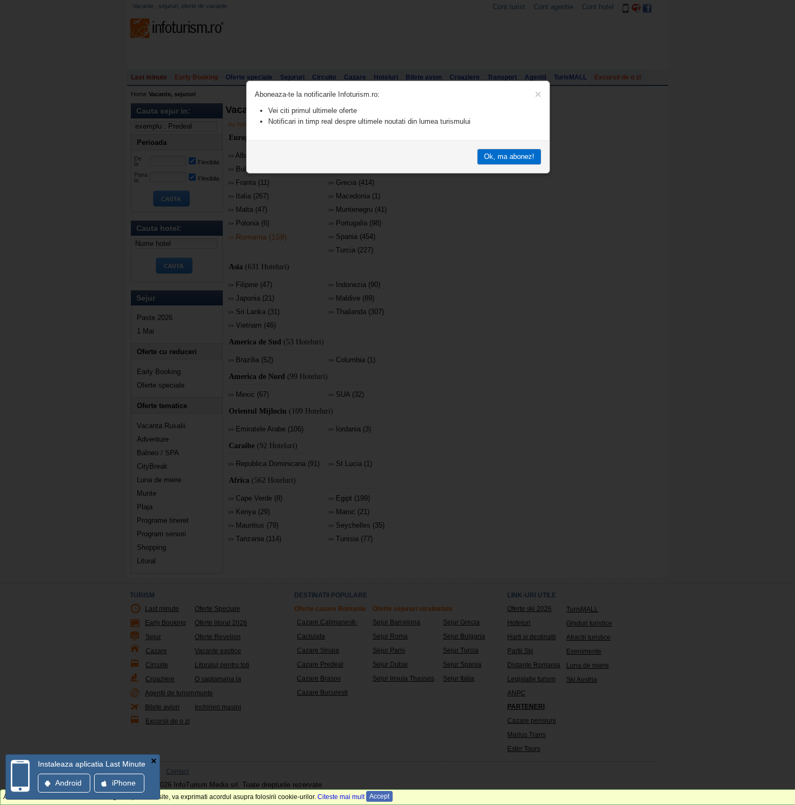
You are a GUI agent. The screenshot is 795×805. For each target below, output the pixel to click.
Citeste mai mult (341, 797)
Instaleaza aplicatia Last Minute (91, 764)
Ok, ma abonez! (509, 156)
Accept (379, 796)
